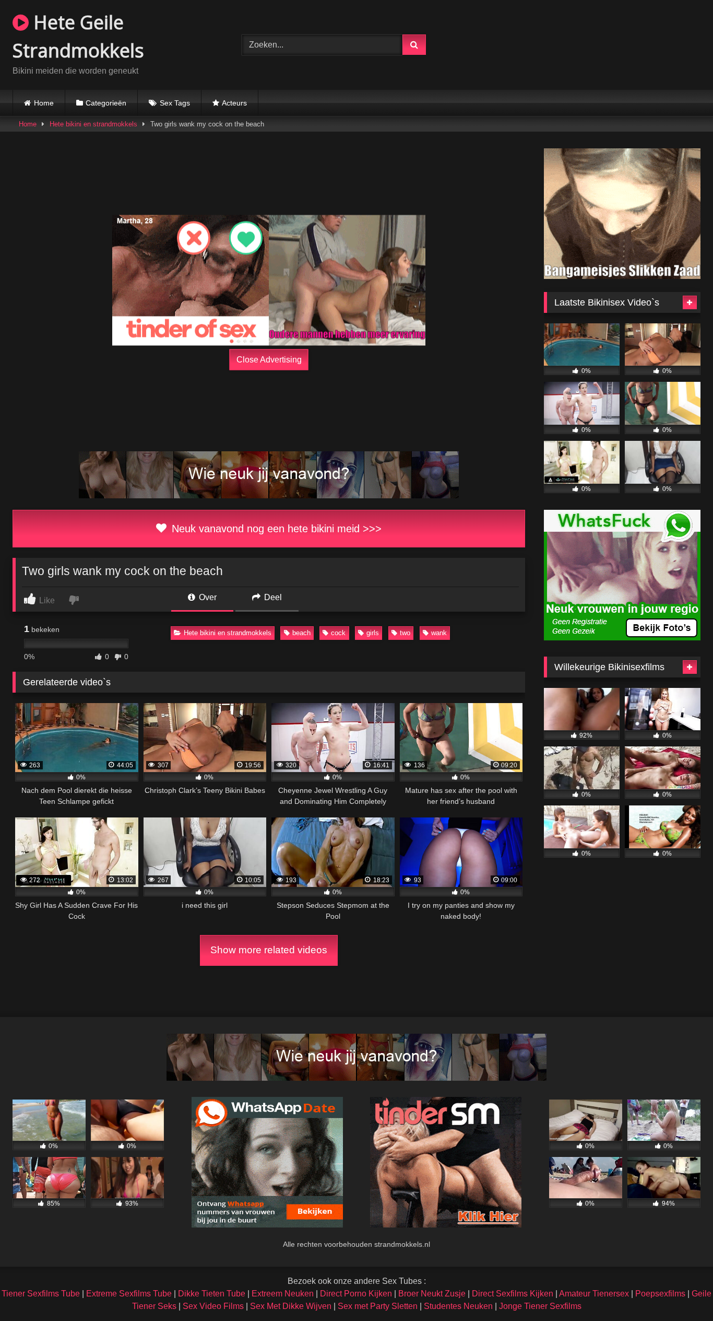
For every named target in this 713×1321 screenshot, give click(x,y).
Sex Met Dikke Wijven (290, 1306)
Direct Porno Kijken (356, 1293)
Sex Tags (175, 103)
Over (207, 597)
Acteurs (234, 103)
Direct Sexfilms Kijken (512, 1293)
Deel (272, 597)
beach (301, 633)
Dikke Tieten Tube (211, 1293)
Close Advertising (269, 359)
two (405, 633)
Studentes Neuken (458, 1306)
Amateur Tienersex (594, 1293)
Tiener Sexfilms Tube (41, 1293)
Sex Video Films (213, 1306)
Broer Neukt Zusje (432, 1293)
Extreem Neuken (283, 1293)
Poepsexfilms (660, 1293)
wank (439, 633)
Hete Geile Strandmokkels (78, 36)
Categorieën (106, 103)
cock (338, 633)
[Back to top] (680, 1290)
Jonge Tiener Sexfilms (540, 1306)
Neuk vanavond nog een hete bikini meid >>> (275, 528)
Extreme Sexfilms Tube (129, 1293)
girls (372, 633)
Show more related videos (268, 949)
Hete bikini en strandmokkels (93, 124)
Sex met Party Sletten (378, 1306)
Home (44, 103)
